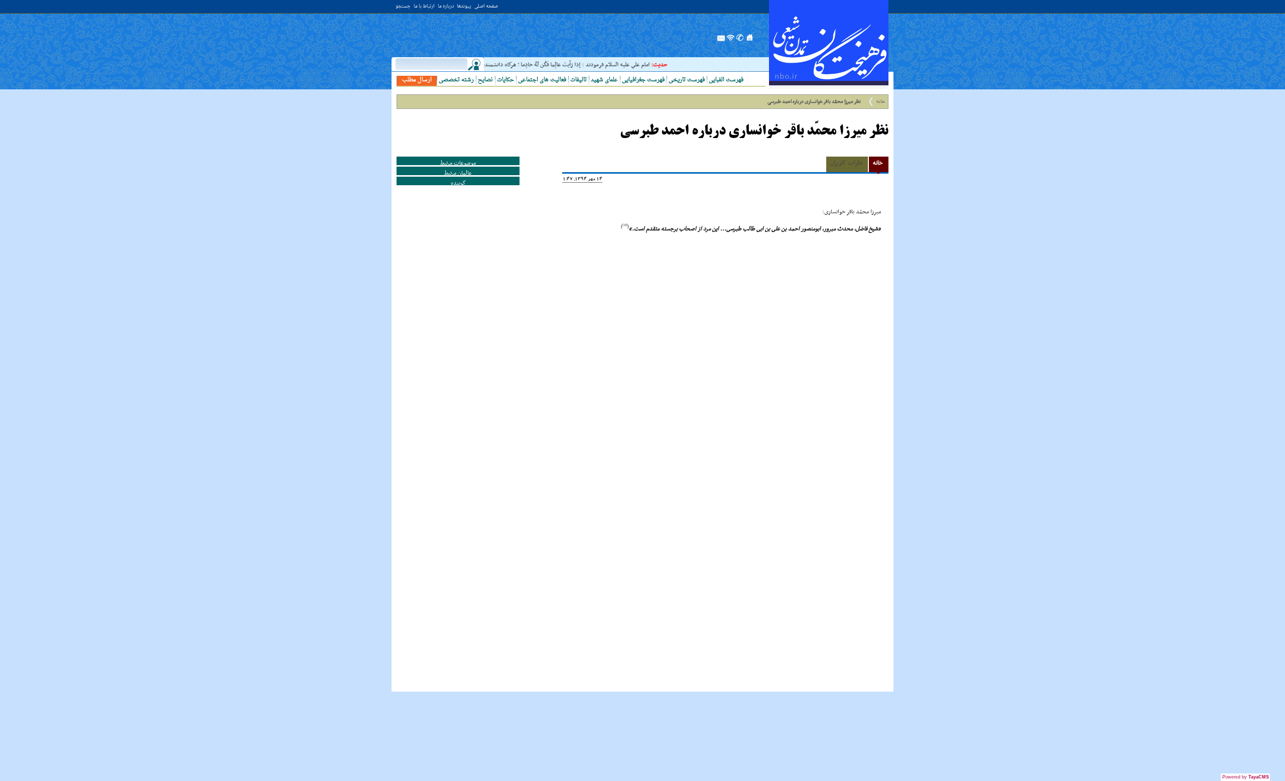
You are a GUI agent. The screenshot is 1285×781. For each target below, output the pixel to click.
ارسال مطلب (417, 80)
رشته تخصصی (456, 80)
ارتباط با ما (424, 7)
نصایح (485, 80)
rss (731, 41)
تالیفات (578, 80)
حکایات (505, 80)
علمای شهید (604, 80)
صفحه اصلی (486, 7)
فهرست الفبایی (726, 80)
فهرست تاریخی (687, 80)
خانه (880, 101)
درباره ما (446, 7)
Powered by (1245, 776)
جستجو (403, 7)
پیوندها (464, 7)
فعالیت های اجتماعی (542, 80)
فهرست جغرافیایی (643, 80)
